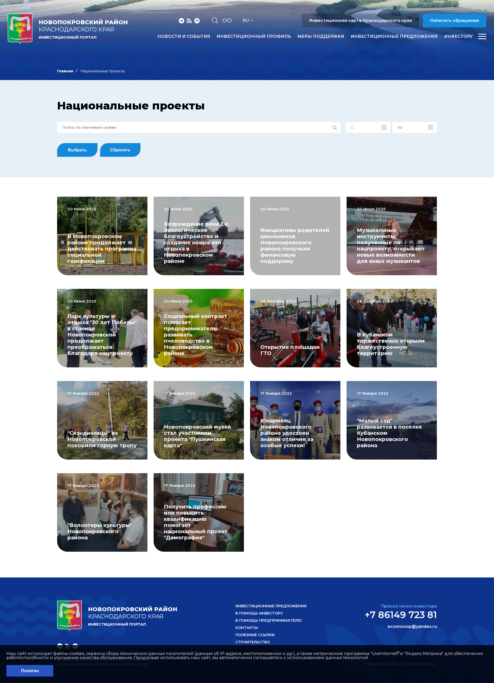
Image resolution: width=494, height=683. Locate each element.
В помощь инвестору (259, 613)
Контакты (246, 627)
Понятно (30, 671)
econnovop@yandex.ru (412, 627)
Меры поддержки (320, 36)
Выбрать (77, 150)
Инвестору (458, 36)
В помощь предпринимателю (268, 620)
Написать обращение (454, 20)
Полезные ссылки (255, 635)
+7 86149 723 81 (401, 614)
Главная (65, 71)
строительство (252, 642)
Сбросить (120, 150)
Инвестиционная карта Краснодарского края (360, 20)
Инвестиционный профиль (254, 36)
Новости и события (183, 36)
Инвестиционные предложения (394, 36)
